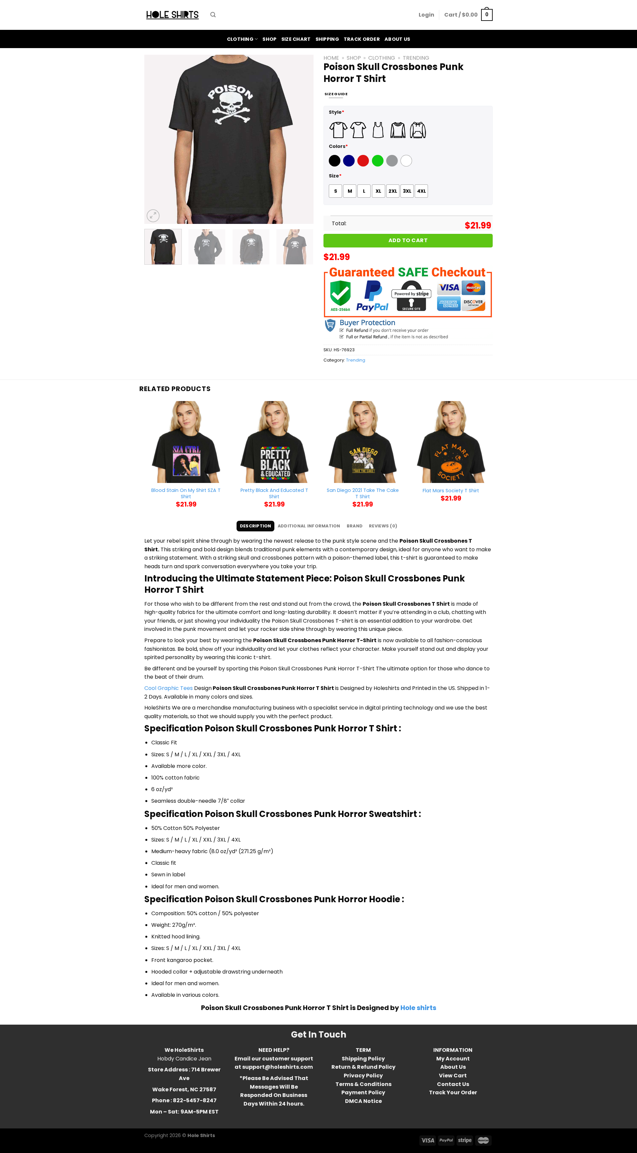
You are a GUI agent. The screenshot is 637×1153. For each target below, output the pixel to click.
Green (378, 165)
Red (362, 165)
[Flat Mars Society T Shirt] (451, 442)
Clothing (240, 39)
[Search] (213, 14)
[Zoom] (153, 215)
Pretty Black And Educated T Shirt (274, 493)
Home (331, 58)
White (407, 165)
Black (335, 165)
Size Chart (296, 39)
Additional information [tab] (309, 526)
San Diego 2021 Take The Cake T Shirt (363, 493)
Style (336, 112)
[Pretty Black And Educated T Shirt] (275, 442)
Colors (338, 146)
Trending (416, 58)
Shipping (327, 39)
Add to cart (408, 240)
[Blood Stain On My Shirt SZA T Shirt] (186, 442)
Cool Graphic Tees (168, 688)
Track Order (362, 39)
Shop (269, 39)
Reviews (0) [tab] (383, 526)
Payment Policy (363, 1092)
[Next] (302, 139)
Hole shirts (418, 1007)
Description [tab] (255, 526)
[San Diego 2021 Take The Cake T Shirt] (363, 442)
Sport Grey (392, 165)
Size (335, 175)
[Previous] (156, 139)
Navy (349, 165)
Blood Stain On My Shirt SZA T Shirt (186, 493)
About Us (397, 39)
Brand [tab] (355, 526)
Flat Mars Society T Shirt (451, 491)
